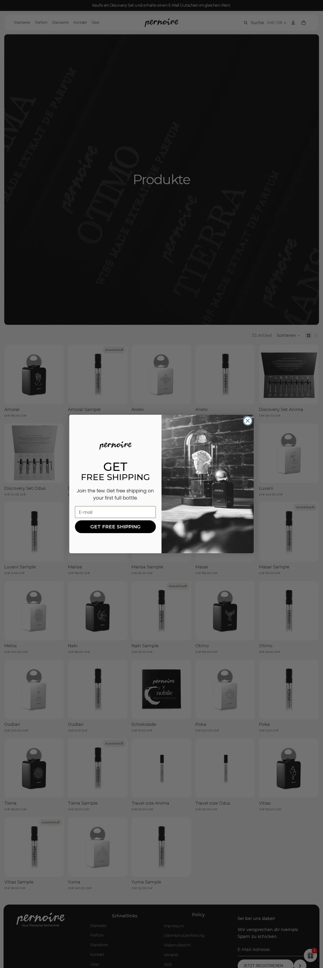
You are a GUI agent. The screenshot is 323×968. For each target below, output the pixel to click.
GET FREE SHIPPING (115, 527)
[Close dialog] (248, 421)
